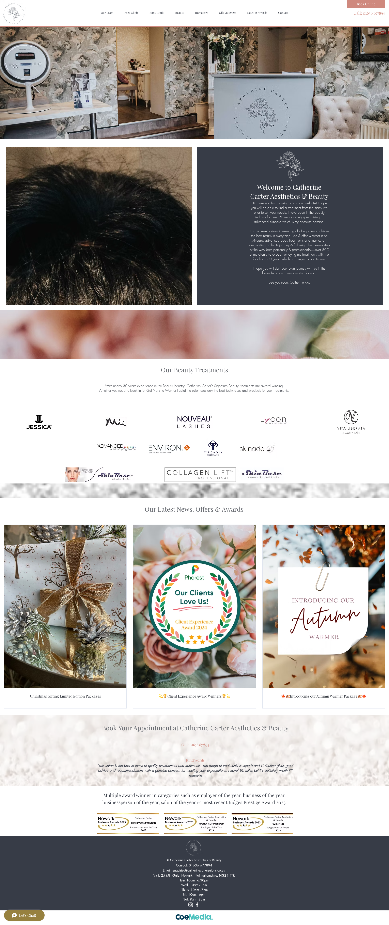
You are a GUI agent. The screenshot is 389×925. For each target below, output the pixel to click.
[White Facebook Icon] (197, 905)
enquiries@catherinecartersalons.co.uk (199, 870)
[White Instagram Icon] (191, 905)
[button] (131, 12)
